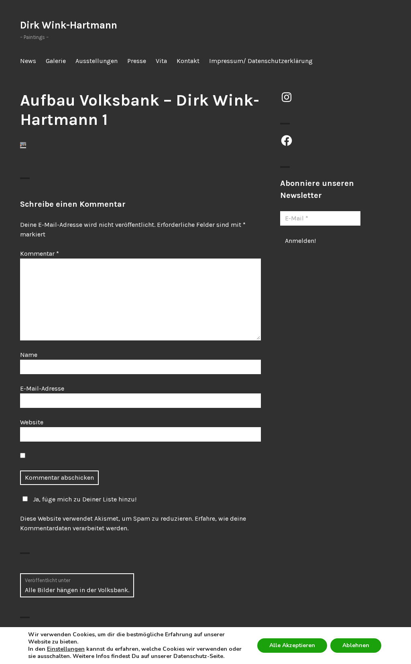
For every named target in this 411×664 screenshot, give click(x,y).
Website (31, 422)
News (28, 61)
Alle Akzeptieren (292, 645)
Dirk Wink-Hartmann (68, 25)
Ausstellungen (96, 61)
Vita (161, 61)
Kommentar (39, 253)
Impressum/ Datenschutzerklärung (261, 61)
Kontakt (188, 61)
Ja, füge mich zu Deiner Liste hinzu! (84, 499)
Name (28, 354)
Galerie (56, 61)
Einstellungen (66, 649)
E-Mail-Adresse (42, 388)
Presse (136, 61)
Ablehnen (355, 645)
